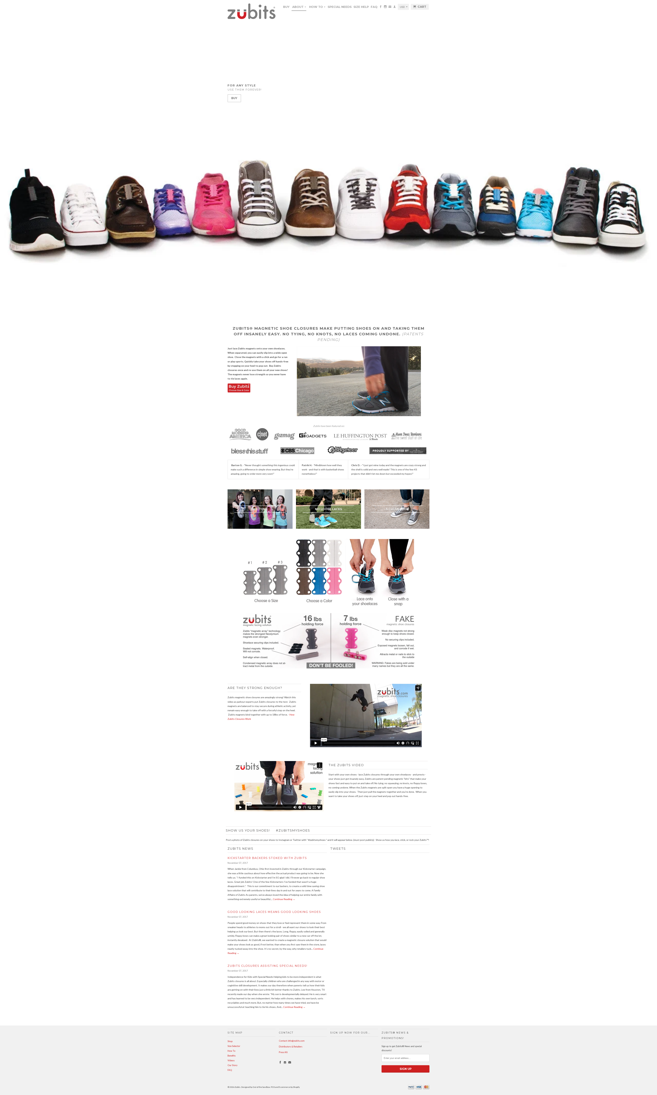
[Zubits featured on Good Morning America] (240, 439)
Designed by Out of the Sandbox (255, 1087)
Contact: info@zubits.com (292, 1040)
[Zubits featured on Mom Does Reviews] (407, 439)
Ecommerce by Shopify (289, 1087)
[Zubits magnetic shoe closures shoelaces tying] (239, 391)
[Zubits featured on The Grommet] (397, 453)
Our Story (232, 1065)
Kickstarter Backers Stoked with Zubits (267, 858)
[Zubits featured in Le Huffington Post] (361, 439)
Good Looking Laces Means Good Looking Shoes (274, 912)
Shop (230, 1041)
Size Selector (234, 1046)
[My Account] (394, 7)
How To (317, 7)
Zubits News (240, 849)
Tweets (338, 849)
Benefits (232, 1055)
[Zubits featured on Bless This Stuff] (250, 453)
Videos (231, 1060)
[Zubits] (251, 11)
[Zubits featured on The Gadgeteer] (342, 453)
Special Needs (340, 7)
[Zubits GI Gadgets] (312, 439)
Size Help (361, 7)
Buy (286, 7)
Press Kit (283, 1052)
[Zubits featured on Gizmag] (284, 439)
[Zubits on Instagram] (385, 7)
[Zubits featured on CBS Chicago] (297, 453)
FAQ (374, 7)
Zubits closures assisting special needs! (267, 965)
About (299, 7)
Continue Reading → (284, 899)
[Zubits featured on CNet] (262, 439)
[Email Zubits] (390, 7)
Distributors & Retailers (290, 1046)
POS (273, 1087)
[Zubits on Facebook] (380, 7)
